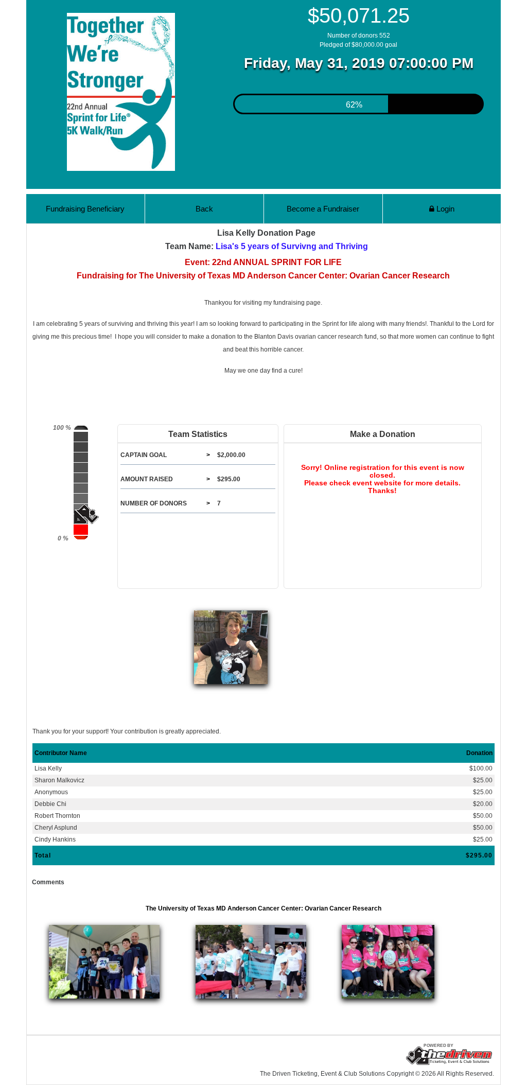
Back (204, 208)
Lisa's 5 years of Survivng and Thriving (292, 246)
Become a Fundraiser (323, 208)
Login (444, 208)
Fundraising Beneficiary (85, 208)
